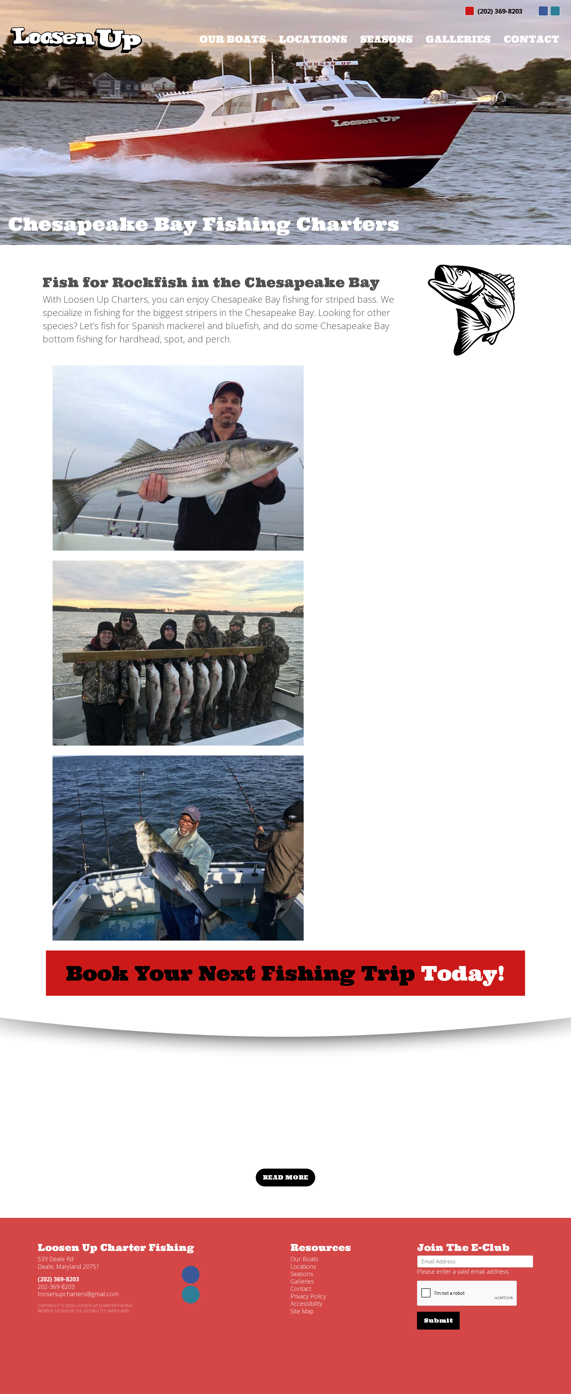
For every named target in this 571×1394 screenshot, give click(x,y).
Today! (285, 973)
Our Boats (232, 39)
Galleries (458, 39)
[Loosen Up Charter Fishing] (76, 39)
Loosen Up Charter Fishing (116, 1248)
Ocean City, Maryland (106, 1311)
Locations (313, 39)
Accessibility (306, 1303)
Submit (438, 1320)
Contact (531, 39)
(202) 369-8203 (499, 11)
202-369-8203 (56, 1287)
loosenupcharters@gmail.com (78, 1294)
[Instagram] (555, 11)
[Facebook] (543, 11)
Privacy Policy (308, 1296)
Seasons (386, 39)
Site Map (302, 1311)
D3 (78, 1311)
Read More (285, 1177)
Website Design (53, 1311)
